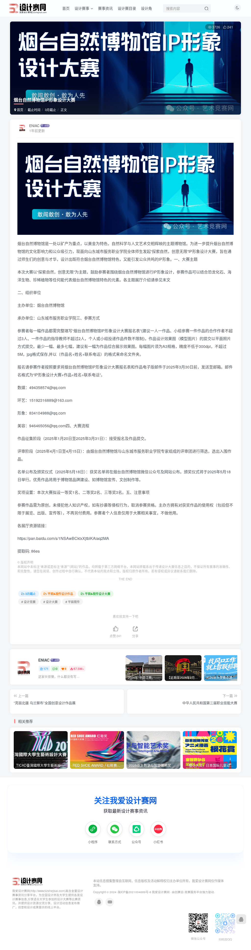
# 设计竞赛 (28, 602)
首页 (66, 8)
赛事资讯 (105, 8)
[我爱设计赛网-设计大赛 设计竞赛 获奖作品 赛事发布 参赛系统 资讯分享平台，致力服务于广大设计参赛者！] (27, 881)
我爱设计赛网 (161, 892)
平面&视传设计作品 (60, 594)
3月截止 (50, 109)
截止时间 (34, 109)
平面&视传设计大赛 (97, 594)
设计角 (146, 8)
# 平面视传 (72, 602)
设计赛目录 (127, 8)
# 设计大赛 (50, 602)
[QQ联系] (241, 919)
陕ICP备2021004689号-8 (135, 892)
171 (46, 668)
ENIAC (34, 125)
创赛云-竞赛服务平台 (188, 892)
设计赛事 (82, 8)
